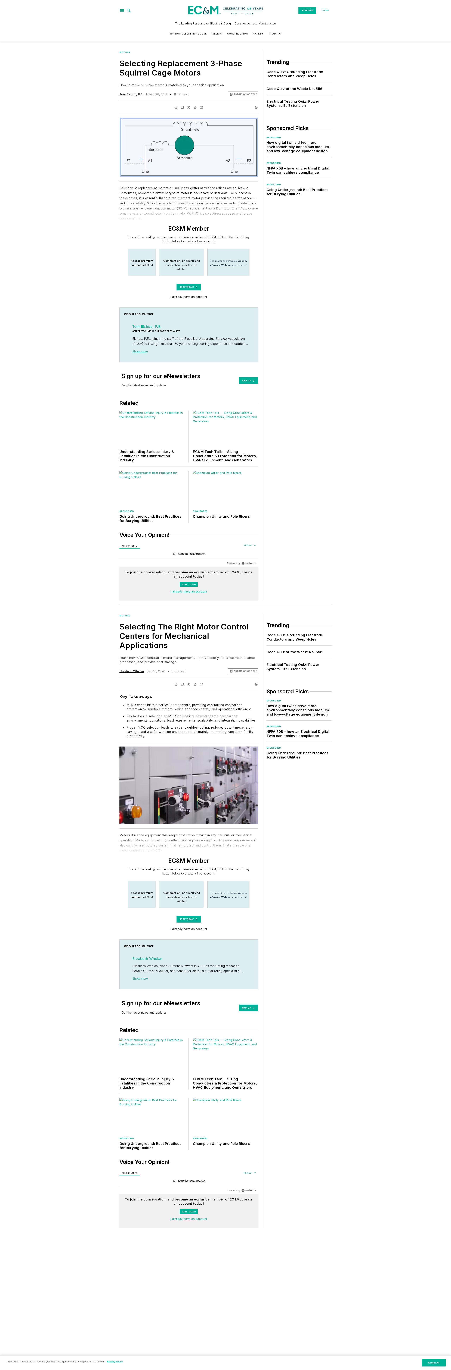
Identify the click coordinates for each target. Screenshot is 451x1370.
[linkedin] (182, 107)
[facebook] (176, 107)
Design (217, 33)
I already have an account (188, 297)
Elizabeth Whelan (131, 671)
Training (275, 33)
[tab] (129, 546)
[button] (122, 10)
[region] (188, 555)
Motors (124, 52)
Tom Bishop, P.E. (131, 94)
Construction (237, 33)
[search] (128, 10)
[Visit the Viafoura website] (248, 563)
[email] (201, 107)
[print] (256, 107)
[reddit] (195, 107)
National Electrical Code (188, 33)
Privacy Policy (115, 1361)
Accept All (433, 1362)
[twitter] (188, 107)
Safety (258, 33)
